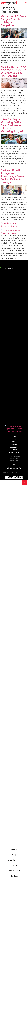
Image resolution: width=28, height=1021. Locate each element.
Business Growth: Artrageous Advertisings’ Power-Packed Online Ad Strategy (13, 176)
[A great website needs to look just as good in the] (7, 378)
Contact (14, 450)
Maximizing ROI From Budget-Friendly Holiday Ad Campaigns (13, 21)
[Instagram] (14, 468)
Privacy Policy (14, 452)
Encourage (14, 447)
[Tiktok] (8, 468)
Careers (14, 444)
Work (14, 439)
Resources (13, 871)
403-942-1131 (14, 477)
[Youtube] (20, 468)
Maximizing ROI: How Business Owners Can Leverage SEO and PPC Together (14, 71)
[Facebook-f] (11, 468)
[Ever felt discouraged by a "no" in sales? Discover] (21, 303)
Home (14, 436)
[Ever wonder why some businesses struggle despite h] (7, 314)
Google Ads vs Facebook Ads (9, 225)
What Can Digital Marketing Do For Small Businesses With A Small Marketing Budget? (12, 125)
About (14, 442)
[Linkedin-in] (17, 468)
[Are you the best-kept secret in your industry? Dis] (21, 389)
